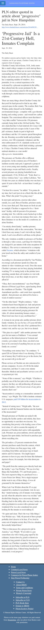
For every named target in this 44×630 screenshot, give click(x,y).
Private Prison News (24, 590)
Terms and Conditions (24, 587)
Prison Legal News (18, 572)
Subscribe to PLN (22, 597)
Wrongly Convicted (23, 593)
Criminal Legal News (19, 569)
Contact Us (20, 582)
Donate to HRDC (22, 605)
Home (13, 566)
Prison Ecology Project (24, 608)
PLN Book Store (22, 603)
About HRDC (21, 584)
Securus (10, 250)
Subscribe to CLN (23, 600)
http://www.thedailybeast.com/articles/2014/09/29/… (20, 27)
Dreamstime (12, 620)
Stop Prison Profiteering (20, 578)
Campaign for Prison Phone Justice (24, 575)
